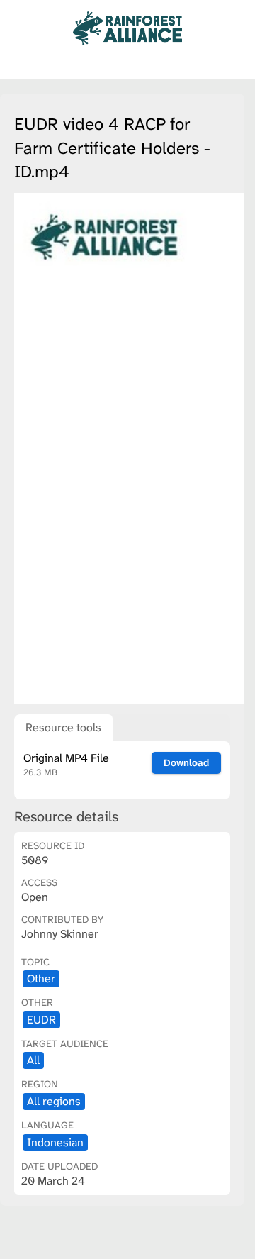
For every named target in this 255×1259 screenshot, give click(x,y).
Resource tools (63, 727)
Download (186, 762)
